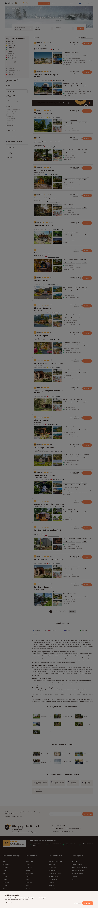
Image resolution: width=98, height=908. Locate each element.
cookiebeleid (8, 903)
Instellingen (77, 903)
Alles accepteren (88, 903)
